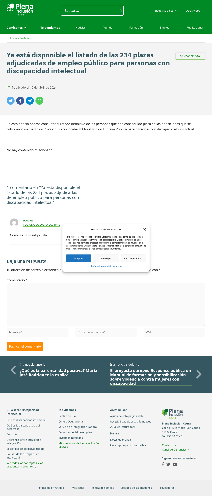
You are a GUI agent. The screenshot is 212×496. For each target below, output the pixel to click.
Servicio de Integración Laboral (77, 427)
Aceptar (78, 258)
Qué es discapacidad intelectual (26, 420)
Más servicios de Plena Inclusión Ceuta (78, 445)
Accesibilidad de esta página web (130, 421)
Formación (136, 27)
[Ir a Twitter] (168, 465)
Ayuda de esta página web (126, 416)
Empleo (164, 27)
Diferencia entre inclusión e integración (24, 441)
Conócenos (15, 28)
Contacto (167, 445)
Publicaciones (195, 27)
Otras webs (193, 10)
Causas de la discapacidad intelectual (23, 455)
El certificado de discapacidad (25, 449)
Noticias (81, 27)
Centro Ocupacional (70, 421)
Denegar (106, 258)
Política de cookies (102, 488)
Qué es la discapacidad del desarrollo (23, 427)
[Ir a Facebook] (163, 465)
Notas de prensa (120, 439)
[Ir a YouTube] (175, 465)
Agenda (107, 27)
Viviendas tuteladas (70, 438)
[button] (144, 229)
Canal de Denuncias (174, 449)
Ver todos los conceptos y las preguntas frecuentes (25, 464)
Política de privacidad (101, 266)
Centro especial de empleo (75, 432)
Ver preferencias (133, 258)
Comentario (17, 280)
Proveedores (167, 488)
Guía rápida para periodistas (128, 445)
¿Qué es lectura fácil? (123, 427)
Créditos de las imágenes (136, 488)
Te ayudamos (50, 28)
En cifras (12, 434)
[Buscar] (120, 10)
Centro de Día (67, 416)
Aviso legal (117, 266)
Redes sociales (164, 10)
